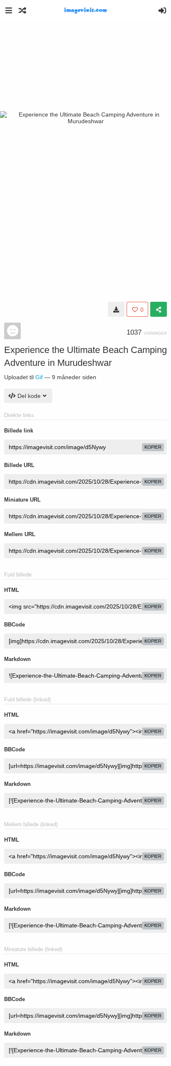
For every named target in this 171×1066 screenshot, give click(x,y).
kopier (152, 447)
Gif (39, 377)
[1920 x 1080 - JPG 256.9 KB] (116, 309)
